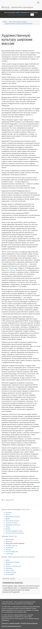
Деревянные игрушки (13, 517)
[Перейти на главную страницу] (21, 7)
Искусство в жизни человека (18, 22)
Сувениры (9, 568)
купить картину (11, 90)
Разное (8, 564)
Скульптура (9, 553)
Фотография (10, 574)
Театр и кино (10, 570)
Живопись (9, 541)
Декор (8, 560)
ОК (32, 15)
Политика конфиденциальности (11, 626)
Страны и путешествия (13, 566)
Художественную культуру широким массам (18, 23)
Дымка (8, 519)
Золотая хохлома (11, 523)
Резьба (8, 529)
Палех (8, 527)
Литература (9, 547)
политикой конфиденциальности (19, 15)
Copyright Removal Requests (29, 623)
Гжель (8, 515)
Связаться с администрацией (11, 623)
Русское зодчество (12, 551)
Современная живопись (13, 583)
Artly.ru (5, 22)
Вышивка (9, 512)
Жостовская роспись (12, 521)
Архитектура (10, 539)
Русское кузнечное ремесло (15, 533)
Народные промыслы (13, 525)
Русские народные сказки (14, 531)
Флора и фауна (11, 572)
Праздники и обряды (12, 562)
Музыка (8, 549)
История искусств (11, 545)
